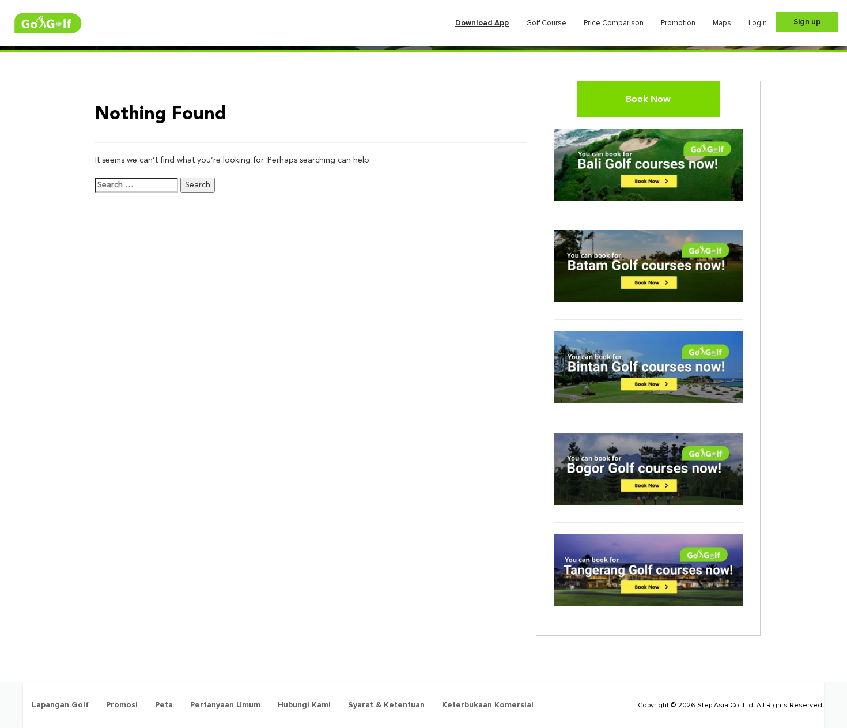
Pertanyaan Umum (225, 705)
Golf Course (546, 23)
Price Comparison (614, 23)
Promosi (122, 705)
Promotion (678, 23)
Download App (482, 23)
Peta (164, 705)
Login (757, 23)
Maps (722, 23)
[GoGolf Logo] (48, 23)
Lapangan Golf (60, 705)
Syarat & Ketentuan (386, 705)
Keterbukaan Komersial (488, 705)
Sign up (806, 22)
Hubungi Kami (304, 705)
